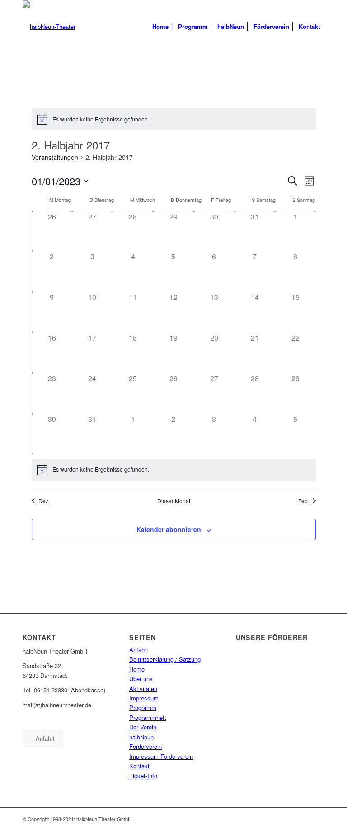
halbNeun (141, 737)
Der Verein (142, 727)
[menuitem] (160, 26)
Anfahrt (138, 649)
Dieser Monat (173, 500)
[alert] (174, 119)
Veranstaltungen (55, 157)
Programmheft (147, 717)
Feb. (303, 500)
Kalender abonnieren (168, 529)
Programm (142, 707)
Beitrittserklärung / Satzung (165, 659)
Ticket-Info (143, 775)
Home (137, 669)
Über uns (141, 678)
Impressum (144, 698)
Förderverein (145, 746)
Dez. (44, 500)
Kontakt (139, 765)
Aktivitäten (143, 688)
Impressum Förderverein (161, 756)
